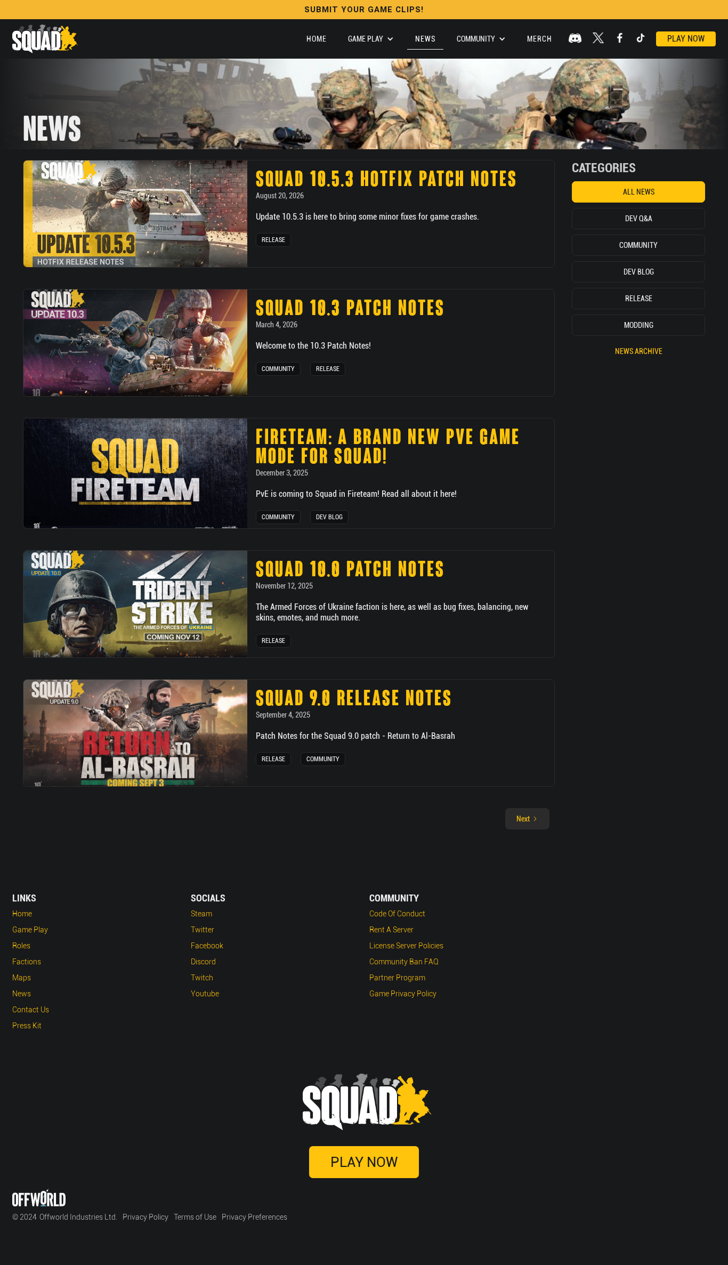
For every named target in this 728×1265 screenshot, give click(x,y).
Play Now (686, 39)
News (425, 39)
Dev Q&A (638, 218)
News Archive (638, 351)
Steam (201, 913)
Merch (539, 39)
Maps (21, 977)
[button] (371, 39)
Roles (21, 945)
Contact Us (30, 1009)
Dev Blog (329, 517)
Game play (30, 929)
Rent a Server (391, 929)
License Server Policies (406, 945)
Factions (26, 961)
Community (278, 369)
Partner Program (397, 977)
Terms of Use (195, 1217)
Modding (638, 325)
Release (273, 240)
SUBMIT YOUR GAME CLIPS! (364, 9)
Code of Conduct (397, 913)
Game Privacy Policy (402, 993)
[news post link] (135, 213)
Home (316, 39)
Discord (203, 961)
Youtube (205, 993)
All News (638, 192)
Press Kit (27, 1025)
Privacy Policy (145, 1217)
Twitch (202, 977)
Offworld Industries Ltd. (78, 1217)
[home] (45, 39)
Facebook (207, 945)
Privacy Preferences (254, 1217)
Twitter (202, 929)
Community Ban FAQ (404, 961)
